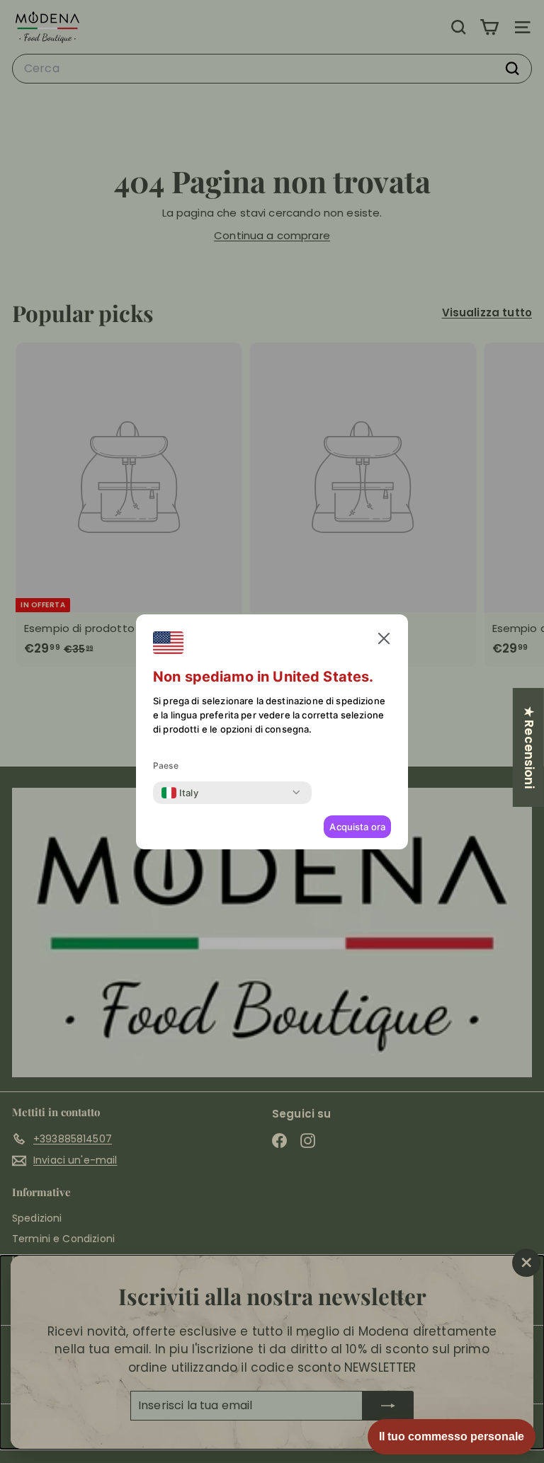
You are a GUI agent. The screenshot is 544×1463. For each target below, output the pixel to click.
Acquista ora (357, 826)
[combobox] (180, 793)
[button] (384, 638)
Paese (165, 765)
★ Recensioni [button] (529, 747)
